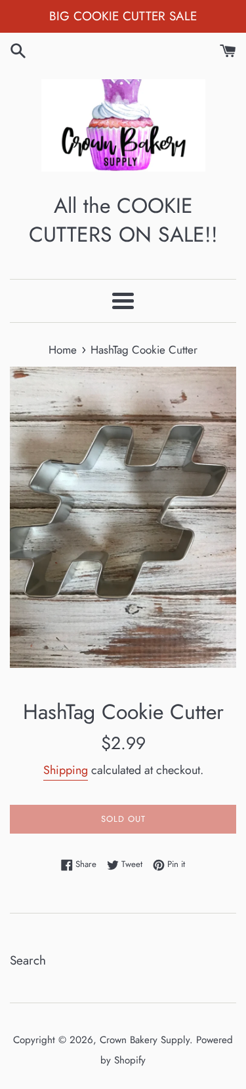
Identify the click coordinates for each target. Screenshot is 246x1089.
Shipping (65, 770)
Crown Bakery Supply (145, 1040)
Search (28, 960)
